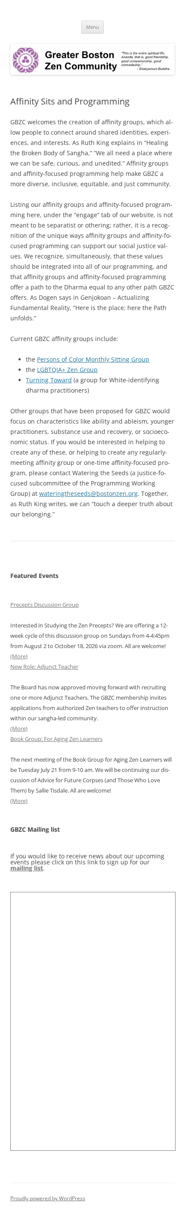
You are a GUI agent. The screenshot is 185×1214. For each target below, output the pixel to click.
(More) (19, 656)
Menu (92, 27)
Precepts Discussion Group (44, 605)
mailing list (26, 868)
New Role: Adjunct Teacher (44, 666)
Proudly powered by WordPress (47, 1198)
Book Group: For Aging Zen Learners (56, 739)
